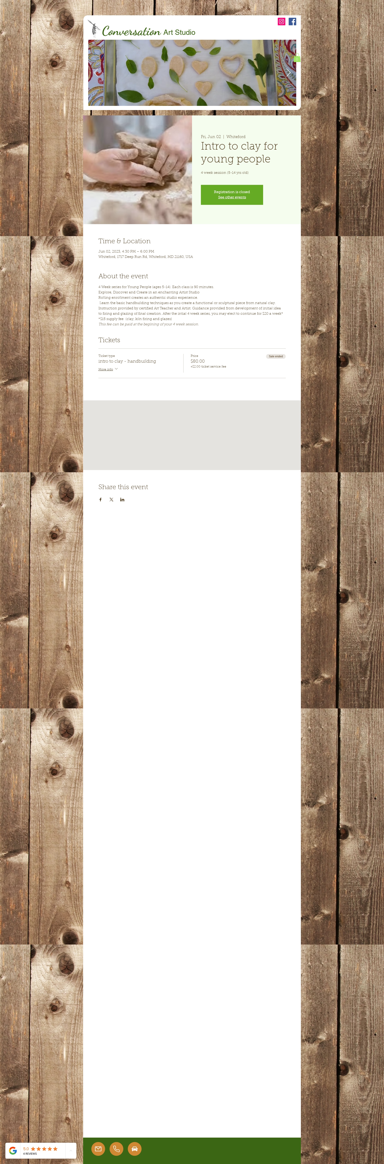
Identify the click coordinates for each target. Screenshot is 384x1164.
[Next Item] (288, 73)
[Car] (135, 1149)
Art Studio (179, 32)
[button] (297, 57)
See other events (232, 197)
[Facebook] (292, 21)
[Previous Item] (95, 73)
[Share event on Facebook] (100, 499)
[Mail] (98, 1149)
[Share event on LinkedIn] (122, 499)
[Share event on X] (111, 499)
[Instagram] (281, 21)
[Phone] (116, 1149)
